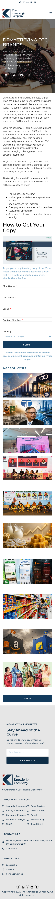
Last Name (9, 297)
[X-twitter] (24, 2)
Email (6, 309)
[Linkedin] (35, 2)
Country (7, 331)
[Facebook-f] (18, 887)
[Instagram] (31, 2)
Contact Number (12, 320)
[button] (51, 13)
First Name (9, 286)
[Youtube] (27, 2)
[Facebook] (20, 2)
